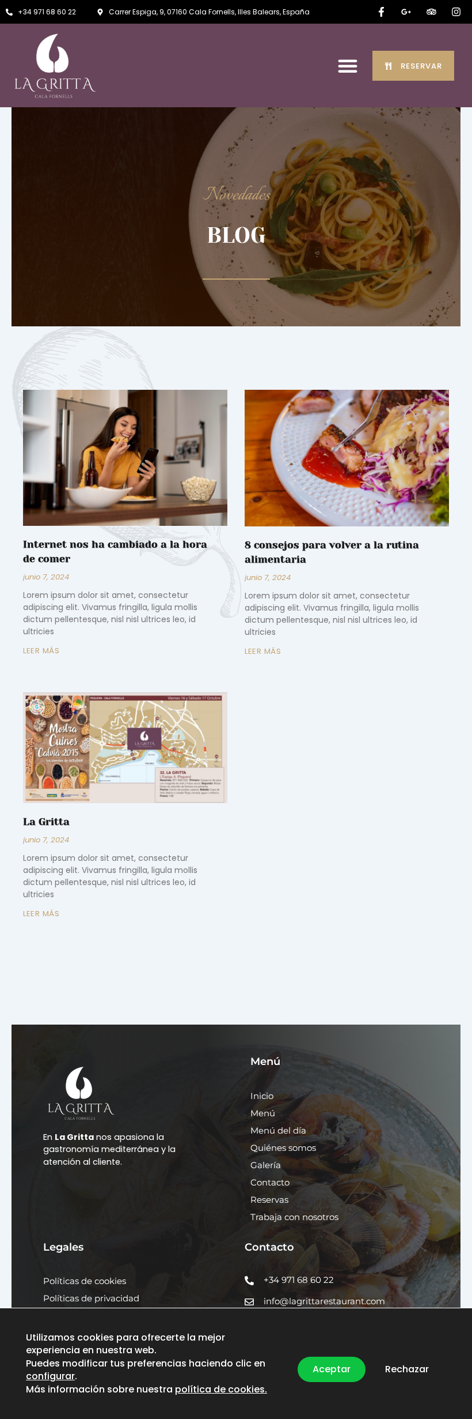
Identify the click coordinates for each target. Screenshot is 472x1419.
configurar (50, 1376)
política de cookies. (221, 1389)
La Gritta (46, 821)
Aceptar (332, 1369)
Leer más (41, 650)
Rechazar (407, 1369)
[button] (347, 65)
